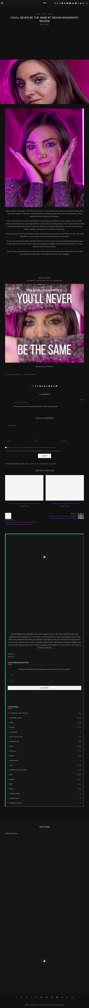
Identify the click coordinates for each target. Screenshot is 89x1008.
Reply (82, 400)
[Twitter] (57, 3)
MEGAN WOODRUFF (30, 374)
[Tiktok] (83, 3)
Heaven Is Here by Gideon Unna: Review (65, 503)
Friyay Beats (45, 732)
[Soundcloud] (73, 3)
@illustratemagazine (11, 833)
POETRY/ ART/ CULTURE (45, 770)
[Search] (87, 3)
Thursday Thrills (45, 793)
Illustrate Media (60, 1005)
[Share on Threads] (54, 386)
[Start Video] (44, 557)
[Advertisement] (44, 41)
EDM (45, 722)
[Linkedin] (64, 3)
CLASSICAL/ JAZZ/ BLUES (45, 713)
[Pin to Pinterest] (40, 386)
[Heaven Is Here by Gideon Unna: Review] (65, 488)
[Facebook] (54, 3)
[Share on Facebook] (35, 386)
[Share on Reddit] (44, 386)
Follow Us (11, 657)
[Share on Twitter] (38, 386)
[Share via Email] (56, 386)
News (45, 765)
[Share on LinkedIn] (42, 386)
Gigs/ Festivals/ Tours (45, 737)
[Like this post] (33, 386)
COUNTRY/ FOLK (45, 718)
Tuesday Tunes (45, 798)
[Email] (70, 3)
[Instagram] (59, 3)
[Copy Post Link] (51, 386)
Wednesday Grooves (45, 803)
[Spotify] (76, 3)
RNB (45, 784)
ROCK (45, 789)
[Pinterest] (62, 3)
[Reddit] (81, 3)
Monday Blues (45, 760)
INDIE (45, 746)
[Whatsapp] (78, 3)
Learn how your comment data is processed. (42, 464)
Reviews (45, 779)
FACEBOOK (31, 280)
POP (45, 775)
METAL (45, 756)
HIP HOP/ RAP (45, 741)
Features (45, 727)
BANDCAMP (58, 280)
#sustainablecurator (14, 374)
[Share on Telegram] (49, 386)
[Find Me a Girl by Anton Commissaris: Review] (24, 488)
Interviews (45, 751)
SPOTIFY (49, 280)
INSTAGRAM (40, 280)
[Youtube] (67, 3)
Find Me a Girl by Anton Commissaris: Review (24, 503)
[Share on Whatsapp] (47, 386)
